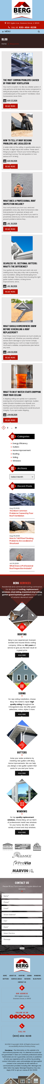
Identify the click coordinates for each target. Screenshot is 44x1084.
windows (22, 811)
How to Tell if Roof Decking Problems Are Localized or (17, 142)
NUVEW (7, 1044)
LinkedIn (32, 1017)
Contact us (22, 982)
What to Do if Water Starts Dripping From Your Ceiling (22, 393)
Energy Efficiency (20, 443)
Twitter (16, 1017)
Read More (10, 106)
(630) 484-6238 (22, 1036)
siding (22, 693)
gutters (22, 752)
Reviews (27, 979)
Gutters (16, 447)
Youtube (24, 1017)
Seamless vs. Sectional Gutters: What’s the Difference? (20, 265)
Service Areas (16, 979)
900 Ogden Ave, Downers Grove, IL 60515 (23, 23)
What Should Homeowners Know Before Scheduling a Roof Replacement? (19, 329)
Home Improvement (22, 450)
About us (12, 975)
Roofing (16, 454)
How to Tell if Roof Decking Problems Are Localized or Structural (21, 541)
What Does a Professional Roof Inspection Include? (19, 202)
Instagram (28, 1017)
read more (22, 655)
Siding (15, 457)
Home (5, 975)
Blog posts (37, 979)
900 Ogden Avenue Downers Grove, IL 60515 (22, 997)
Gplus (20, 1017)
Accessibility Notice (16, 1046)
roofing (22, 634)
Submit (22, 948)
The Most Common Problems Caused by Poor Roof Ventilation (21, 81)
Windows (17, 461)
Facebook (12, 1017)
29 (16, 427)
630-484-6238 (28, 27)
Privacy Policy (30, 1046)
